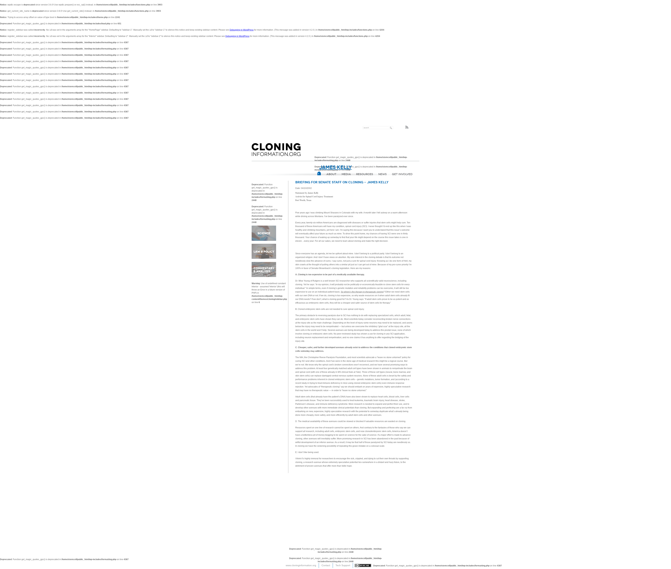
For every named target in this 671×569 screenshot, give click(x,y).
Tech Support (343, 565)
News (382, 174)
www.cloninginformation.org (301, 565)
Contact (326, 565)
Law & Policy (264, 251)
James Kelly (335, 167)
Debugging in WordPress (242, 30)
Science (264, 233)
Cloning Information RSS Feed (407, 127)
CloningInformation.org (276, 149)
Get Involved (402, 174)
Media (346, 174)
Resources (364, 174)
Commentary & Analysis (264, 269)
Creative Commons (364, 565)
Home (319, 173)
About (331, 174)
